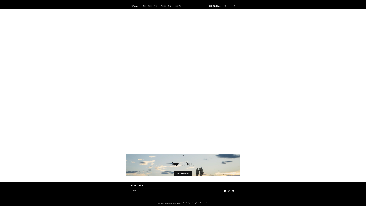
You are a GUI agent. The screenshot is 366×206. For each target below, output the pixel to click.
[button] (156, 6)
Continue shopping (183, 173)
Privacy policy (195, 203)
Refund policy (186, 203)
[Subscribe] (163, 191)
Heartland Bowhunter (167, 203)
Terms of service (204, 203)
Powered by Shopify (177, 203)
